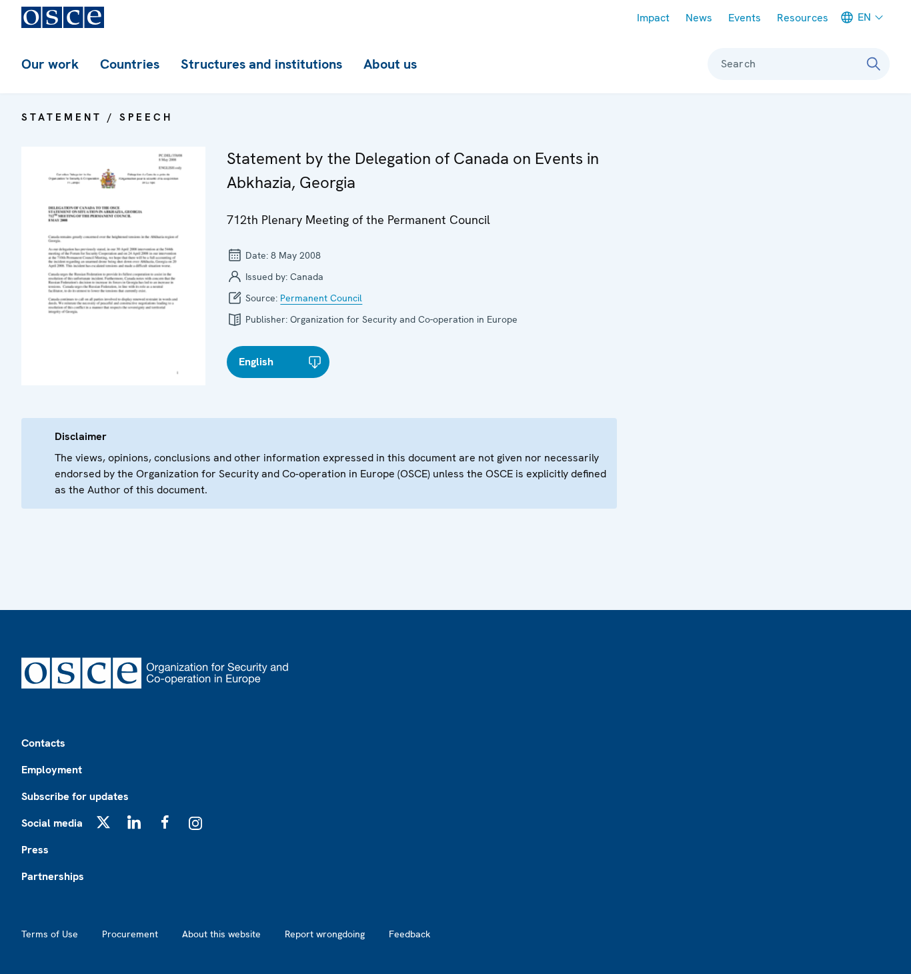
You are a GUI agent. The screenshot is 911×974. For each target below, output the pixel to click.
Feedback (409, 934)
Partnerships (52, 876)
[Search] (874, 64)
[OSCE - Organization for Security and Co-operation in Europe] (62, 17)
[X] (103, 822)
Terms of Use (49, 934)
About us (390, 64)
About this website (221, 934)
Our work (50, 64)
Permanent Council (321, 298)
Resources (802, 18)
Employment (51, 770)
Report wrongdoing (325, 934)
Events (744, 18)
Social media (52, 823)
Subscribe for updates (75, 796)
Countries (129, 64)
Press (35, 850)
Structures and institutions (261, 64)
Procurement (130, 934)
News (699, 18)
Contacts (43, 743)
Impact (653, 18)
